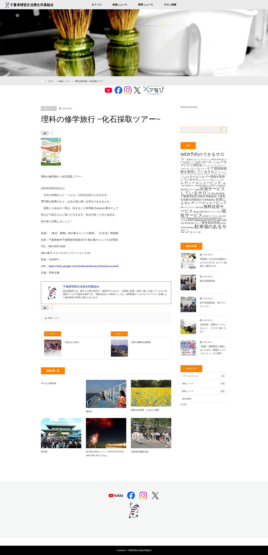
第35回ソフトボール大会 (212, 216)
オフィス (97, 4)
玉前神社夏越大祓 (139, 452)
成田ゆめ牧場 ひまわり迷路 (145, 410)
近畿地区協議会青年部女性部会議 (199, 218)
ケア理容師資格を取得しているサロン (204, 170)
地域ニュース (119, 4)
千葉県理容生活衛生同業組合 (199, 196)
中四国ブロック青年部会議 (195, 186)
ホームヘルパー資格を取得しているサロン (203, 178)
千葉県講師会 (208, 200)
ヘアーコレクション (203, 376)
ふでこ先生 (216, 162)
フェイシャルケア (196, 174)
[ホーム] (42, 77)
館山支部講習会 (207, 281)
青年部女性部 (211, 222)
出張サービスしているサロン (203, 190)
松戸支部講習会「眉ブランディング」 (213, 304)
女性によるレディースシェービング (204, 201)
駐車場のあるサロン (204, 229)
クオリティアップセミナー (194, 169)
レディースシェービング (201, 183)
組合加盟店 (186, 399)
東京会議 (199, 207)
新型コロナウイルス (188, 207)
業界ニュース (145, 4)
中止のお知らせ (212, 186)
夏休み (89, 411)
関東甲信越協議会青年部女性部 (202, 220)
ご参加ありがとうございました (197, 159)
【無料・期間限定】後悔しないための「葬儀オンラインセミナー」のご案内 (213, 350)
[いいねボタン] (45, 133)
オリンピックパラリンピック (214, 165)
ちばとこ (188, 162)
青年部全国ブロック (192, 223)
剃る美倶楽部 (217, 193)
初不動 (44, 452)
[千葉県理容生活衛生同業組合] (134, 517)
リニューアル (219, 180)
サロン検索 (170, 4)
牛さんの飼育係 (48, 383)
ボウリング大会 (208, 180)
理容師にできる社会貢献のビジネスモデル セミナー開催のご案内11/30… (213, 262)
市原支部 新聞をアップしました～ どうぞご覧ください (213, 328)
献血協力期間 (198, 212)
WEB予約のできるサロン (202, 156)
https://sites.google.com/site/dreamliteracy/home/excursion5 (84, 266)
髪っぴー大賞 (195, 232)
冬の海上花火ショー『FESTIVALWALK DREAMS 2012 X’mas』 (105, 454)
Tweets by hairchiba (189, 107)
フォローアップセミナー (213, 174)
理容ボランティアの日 (212, 212)
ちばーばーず (202, 162)
